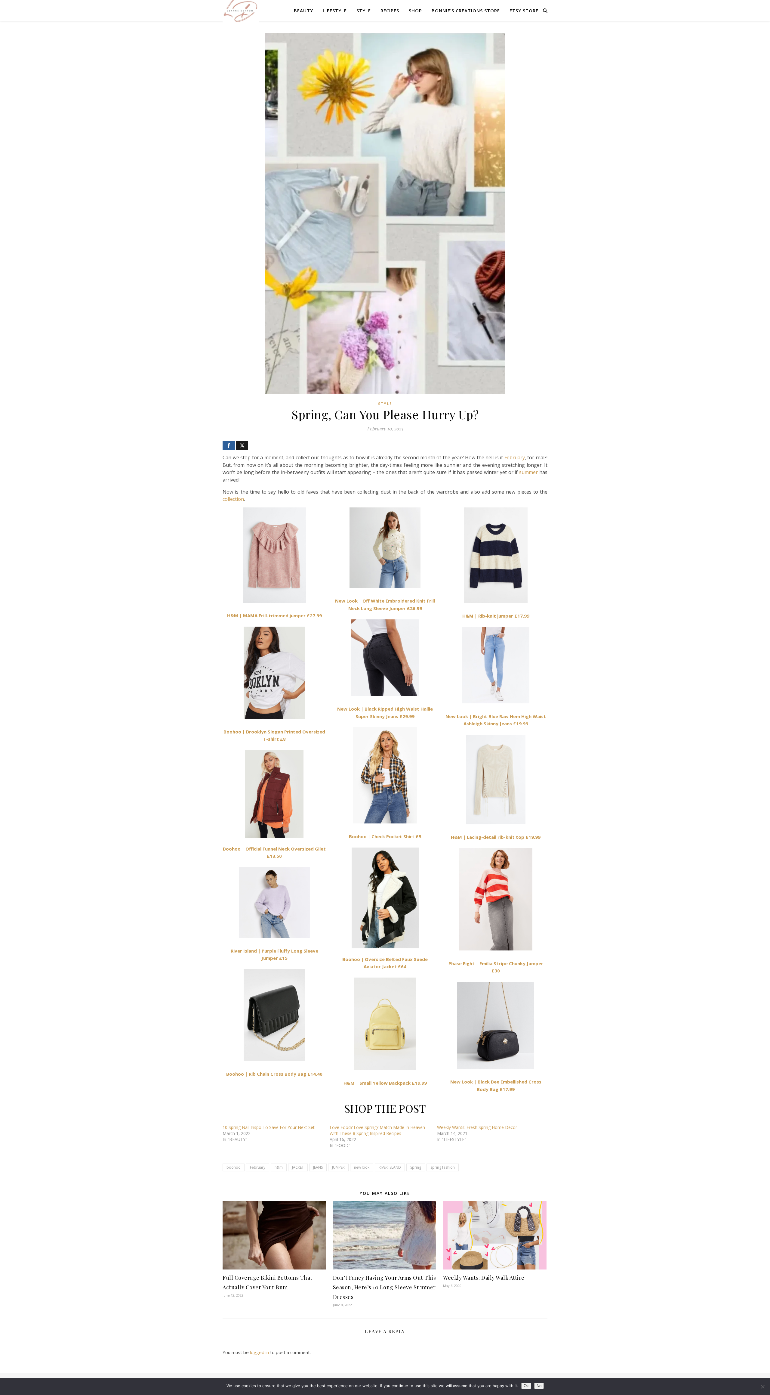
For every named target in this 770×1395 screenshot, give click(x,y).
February (514, 457)
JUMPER (338, 1167)
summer (528, 472)
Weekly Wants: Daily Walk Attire (484, 1277)
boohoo (233, 1167)
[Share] (229, 445)
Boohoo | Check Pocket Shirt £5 (385, 836)
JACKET (298, 1167)
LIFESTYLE (335, 11)
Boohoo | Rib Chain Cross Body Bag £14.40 (274, 1074)
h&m (279, 1167)
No (539, 1386)
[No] (762, 1387)
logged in (259, 1352)
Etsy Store (524, 11)
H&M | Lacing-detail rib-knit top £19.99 (496, 837)
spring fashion (442, 1167)
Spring (415, 1167)
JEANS (318, 1167)
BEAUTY (303, 11)
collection (233, 499)
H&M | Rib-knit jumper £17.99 (495, 616)
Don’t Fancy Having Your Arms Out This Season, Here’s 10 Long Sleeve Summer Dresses (384, 1287)
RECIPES (389, 11)
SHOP (415, 11)
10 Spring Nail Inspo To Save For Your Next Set (269, 1127)
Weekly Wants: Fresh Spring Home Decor (477, 1127)
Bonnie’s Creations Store (466, 11)
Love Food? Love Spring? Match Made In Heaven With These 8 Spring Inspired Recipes (377, 1130)
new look (361, 1167)
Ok (526, 1386)
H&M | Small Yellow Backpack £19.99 (385, 1083)
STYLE (363, 11)
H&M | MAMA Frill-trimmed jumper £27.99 (274, 615)
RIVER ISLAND (390, 1167)
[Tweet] (242, 445)
